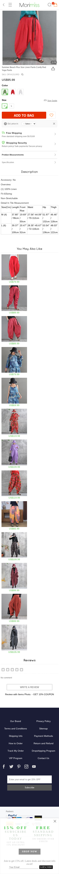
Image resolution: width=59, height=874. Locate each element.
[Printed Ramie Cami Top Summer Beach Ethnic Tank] (14, 392)
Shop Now (29, 851)
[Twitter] (11, 766)
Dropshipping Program (43, 750)
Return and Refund (43, 743)
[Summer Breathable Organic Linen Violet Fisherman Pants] (14, 454)
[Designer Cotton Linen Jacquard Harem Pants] (14, 608)
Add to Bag (24, 115)
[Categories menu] (10, 5)
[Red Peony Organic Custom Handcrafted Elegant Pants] (14, 423)
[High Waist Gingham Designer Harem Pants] (14, 546)
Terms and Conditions (15, 728)
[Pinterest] (19, 766)
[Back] (4, 5)
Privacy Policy (43, 721)
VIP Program (15, 758)
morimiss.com (29, 5)
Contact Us (43, 758)
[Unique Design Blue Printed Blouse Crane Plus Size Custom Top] (14, 361)
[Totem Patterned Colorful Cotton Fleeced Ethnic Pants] (14, 515)
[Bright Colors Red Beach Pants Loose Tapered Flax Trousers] (14, 300)
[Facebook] (4, 766)
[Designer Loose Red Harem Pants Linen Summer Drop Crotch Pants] (14, 330)
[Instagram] (26, 766)
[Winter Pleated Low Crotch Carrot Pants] (14, 577)
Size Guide (52, 101)
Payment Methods (43, 736)
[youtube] (34, 766)
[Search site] (49, 5)
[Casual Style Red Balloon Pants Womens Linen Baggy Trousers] (14, 269)
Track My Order (16, 750)
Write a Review (29, 687)
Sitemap (43, 728)
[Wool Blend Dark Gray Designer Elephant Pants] (14, 639)
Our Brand (15, 721)
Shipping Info (15, 736)
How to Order (16, 743)
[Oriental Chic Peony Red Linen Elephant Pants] (14, 485)
